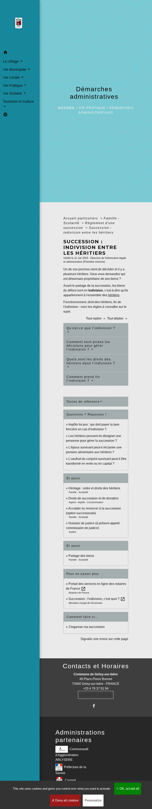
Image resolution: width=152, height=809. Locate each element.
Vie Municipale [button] (15, 69)
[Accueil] (20, 24)
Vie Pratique (92, 108)
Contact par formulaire (95, 694)
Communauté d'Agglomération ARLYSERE (71, 754)
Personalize (93, 800)
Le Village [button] (11, 61)
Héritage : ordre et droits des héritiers (94, 488)
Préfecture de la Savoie (70, 769)
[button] (20, 53)
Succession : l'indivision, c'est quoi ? (96, 598)
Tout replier (96, 318)
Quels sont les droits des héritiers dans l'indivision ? (90, 361)
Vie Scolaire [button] (13, 93)
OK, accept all (129, 788)
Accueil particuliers (81, 218)
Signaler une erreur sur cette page (104, 639)
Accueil (66, 108)
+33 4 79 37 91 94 (95, 688)
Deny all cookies (66, 800)
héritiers (113, 295)
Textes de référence (83, 401)
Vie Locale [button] (12, 77)
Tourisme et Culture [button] (18, 101)
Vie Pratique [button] (13, 85)
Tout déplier (117, 318)
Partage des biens (81, 555)
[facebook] (96, 706)
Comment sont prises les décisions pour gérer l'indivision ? (88, 345)
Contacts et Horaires (96, 666)
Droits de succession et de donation (93, 498)
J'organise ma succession (86, 627)
